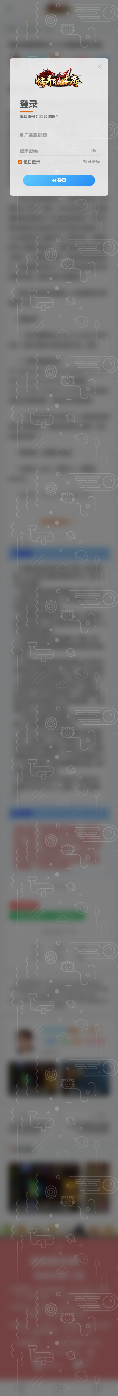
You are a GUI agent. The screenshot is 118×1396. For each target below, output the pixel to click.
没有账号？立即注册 (37, 116)
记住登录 (31, 162)
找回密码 (91, 161)
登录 (61, 180)
